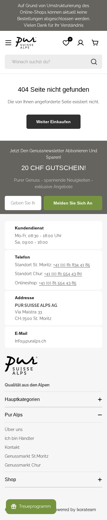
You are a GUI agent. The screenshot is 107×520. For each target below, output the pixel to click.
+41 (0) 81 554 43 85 (57, 282)
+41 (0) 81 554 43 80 (63, 273)
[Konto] (80, 43)
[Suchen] (93, 61)
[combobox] (53, 62)
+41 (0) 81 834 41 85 (71, 264)
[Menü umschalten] (8, 42)
